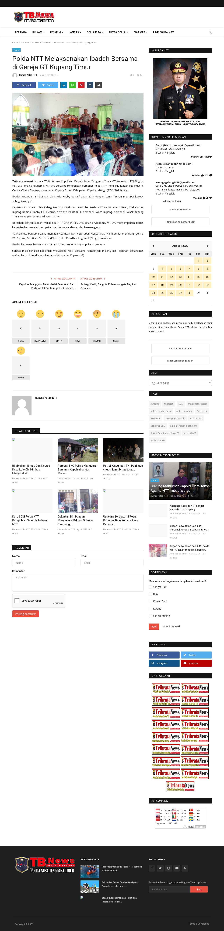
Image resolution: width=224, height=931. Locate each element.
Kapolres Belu (157, 425)
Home (26, 42)
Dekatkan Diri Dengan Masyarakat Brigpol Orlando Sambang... (75, 520)
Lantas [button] (74, 32)
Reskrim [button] (55, 32)
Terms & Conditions (198, 923)
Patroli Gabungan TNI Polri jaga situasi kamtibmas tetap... (123, 467)
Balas (196, 156)
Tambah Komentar (180, 209)
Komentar (22, 547)
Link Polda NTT (163, 32)
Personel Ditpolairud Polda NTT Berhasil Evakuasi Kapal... (122, 868)
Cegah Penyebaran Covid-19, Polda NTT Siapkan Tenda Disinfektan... (189, 548)
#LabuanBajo (157, 440)
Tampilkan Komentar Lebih (180, 221)
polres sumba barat (161, 411)
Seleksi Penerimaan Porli (183, 425)
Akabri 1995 (196, 418)
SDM (180, 403)
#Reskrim (155, 418)
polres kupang (184, 411)
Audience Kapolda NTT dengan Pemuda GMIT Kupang (187, 507)
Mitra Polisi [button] (117, 32)
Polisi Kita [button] (94, 32)
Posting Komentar (25, 613)
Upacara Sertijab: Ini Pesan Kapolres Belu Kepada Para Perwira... (120, 520)
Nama (16, 556)
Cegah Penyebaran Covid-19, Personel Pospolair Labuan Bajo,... (189, 528)
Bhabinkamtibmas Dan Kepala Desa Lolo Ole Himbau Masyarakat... (31, 469)
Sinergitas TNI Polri (175, 418)
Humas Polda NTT (28, 74)
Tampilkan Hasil (172, 626)
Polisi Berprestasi (197, 403)
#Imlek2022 (190, 433)
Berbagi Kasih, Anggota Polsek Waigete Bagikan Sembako (108, 286)
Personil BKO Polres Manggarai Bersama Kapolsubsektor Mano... (77, 469)
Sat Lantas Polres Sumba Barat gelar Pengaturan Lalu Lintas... (120, 884)
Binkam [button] (37, 32)
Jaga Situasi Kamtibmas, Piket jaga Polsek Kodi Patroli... (119, 900)
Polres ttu (202, 411)
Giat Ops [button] (140, 32)
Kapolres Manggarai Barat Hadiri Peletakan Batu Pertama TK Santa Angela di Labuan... (47, 286)
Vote (154, 626)
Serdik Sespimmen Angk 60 (164, 433)
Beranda (21, 32)
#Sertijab (169, 403)
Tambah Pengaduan (180, 348)
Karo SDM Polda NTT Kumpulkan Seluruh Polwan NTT (29, 520)
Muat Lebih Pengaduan (180, 360)
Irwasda (154, 403)
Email (83, 556)
